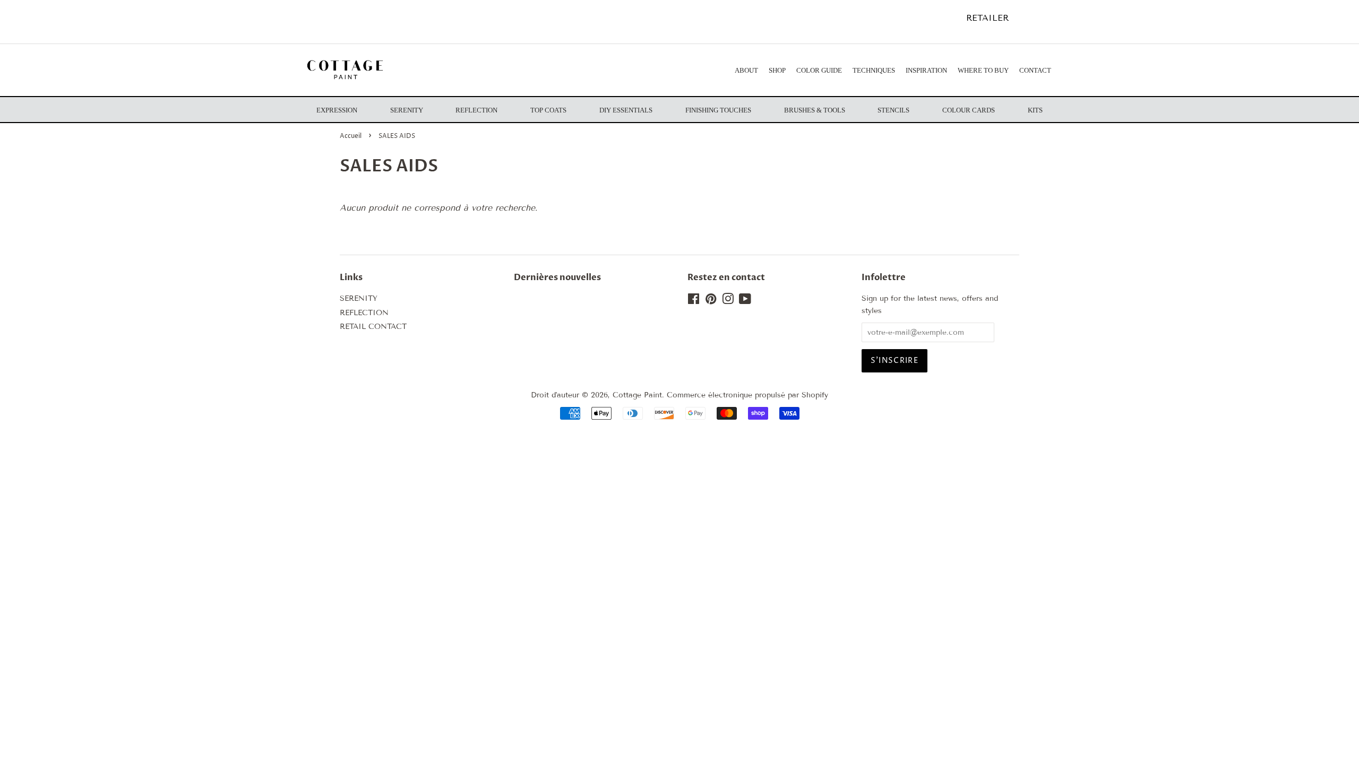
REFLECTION (364, 312)
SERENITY (358, 298)
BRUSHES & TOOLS (814, 110)
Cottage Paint (637, 395)
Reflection (476, 110)
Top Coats (548, 110)
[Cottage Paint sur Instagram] (728, 301)
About (746, 70)
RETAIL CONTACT (373, 326)
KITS (1035, 110)
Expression (336, 110)
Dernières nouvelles (557, 277)
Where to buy (983, 70)
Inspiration (926, 70)
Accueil (351, 136)
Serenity (406, 110)
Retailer (987, 18)
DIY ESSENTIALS (625, 110)
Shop (777, 70)
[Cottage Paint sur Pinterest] (711, 301)
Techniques (874, 70)
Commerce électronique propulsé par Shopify (747, 395)
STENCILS (893, 110)
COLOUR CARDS (968, 110)
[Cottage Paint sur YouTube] (745, 301)
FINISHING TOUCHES (718, 110)
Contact (1035, 70)
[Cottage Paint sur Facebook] (693, 301)
